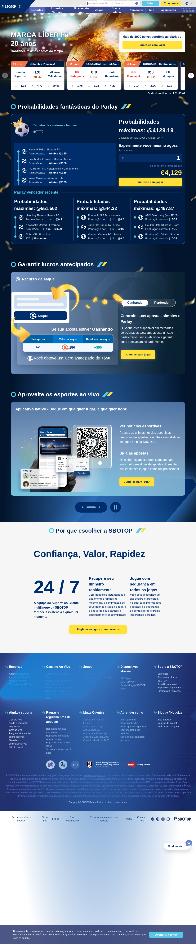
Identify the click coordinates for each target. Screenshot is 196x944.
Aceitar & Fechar (166, 934)
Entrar (150, 3)
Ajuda (129, 819)
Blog (56, 819)
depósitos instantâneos (109, 594)
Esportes (37, 9)
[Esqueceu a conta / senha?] (136, 3)
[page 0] (82, 507)
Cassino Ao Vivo (81, 10)
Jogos (99, 9)
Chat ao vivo (176, 846)
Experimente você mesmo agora (148, 145)
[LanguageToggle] (188, 3)
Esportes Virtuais (57, 10)
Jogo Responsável (72, 819)
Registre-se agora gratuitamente (98, 629)
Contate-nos (141, 819)
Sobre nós (45, 819)
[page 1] (91, 507)
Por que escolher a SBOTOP (21, 819)
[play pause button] (115, 507)
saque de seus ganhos (105, 610)
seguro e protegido (146, 598)
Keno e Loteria (116, 10)
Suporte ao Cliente (65, 603)
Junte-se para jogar (152, 44)
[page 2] (99, 507)
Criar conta (171, 3)
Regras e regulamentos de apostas (104, 819)
